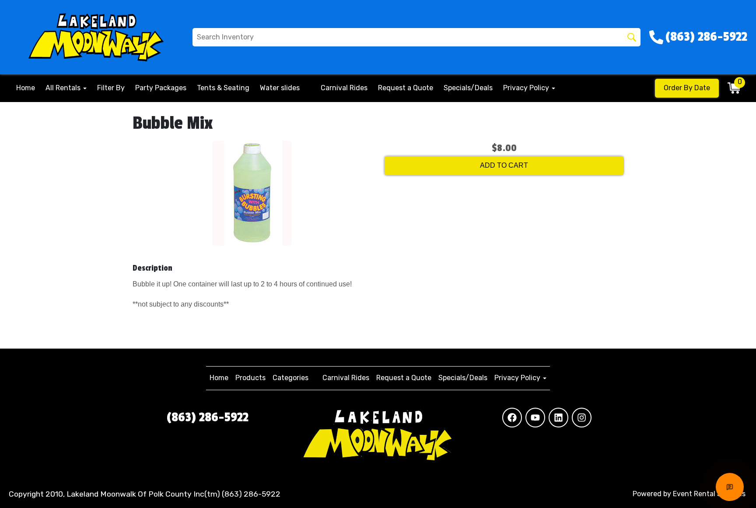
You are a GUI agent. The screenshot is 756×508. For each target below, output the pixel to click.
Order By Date (687, 88)
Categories (290, 378)
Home (25, 88)
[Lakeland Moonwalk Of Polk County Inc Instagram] (582, 417)
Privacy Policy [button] (527, 88)
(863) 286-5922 (207, 417)
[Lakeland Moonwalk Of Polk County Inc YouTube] (535, 417)
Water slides (280, 88)
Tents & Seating (223, 88)
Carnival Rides (344, 88)
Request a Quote (405, 88)
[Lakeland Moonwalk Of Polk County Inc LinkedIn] (558, 417)
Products (250, 378)
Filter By (111, 88)
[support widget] (730, 487)
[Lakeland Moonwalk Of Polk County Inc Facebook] (512, 417)
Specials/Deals (468, 88)
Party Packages (160, 88)
